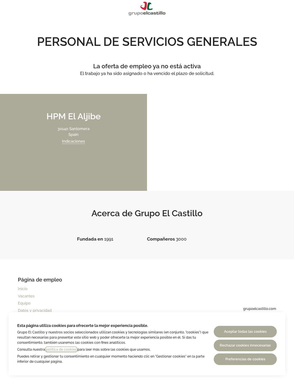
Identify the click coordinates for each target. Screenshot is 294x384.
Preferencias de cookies (245, 359)
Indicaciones (73, 141)
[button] (285, 9)
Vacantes (26, 296)
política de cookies (61, 349)
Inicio (23, 288)
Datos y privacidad (35, 310)
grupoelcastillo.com (259, 309)
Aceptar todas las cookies (245, 332)
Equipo (24, 303)
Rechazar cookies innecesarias (245, 345)
